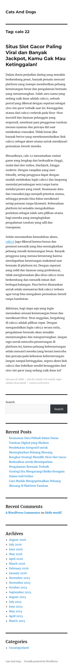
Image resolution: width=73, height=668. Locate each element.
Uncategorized (19, 647)
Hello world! (53, 512)
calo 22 (30, 379)
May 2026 (15, 554)
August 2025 (17, 597)
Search (10, 402)
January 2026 (18, 573)
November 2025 (20, 582)
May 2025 (15, 611)
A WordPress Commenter (23, 512)
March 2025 (17, 621)
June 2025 (16, 606)
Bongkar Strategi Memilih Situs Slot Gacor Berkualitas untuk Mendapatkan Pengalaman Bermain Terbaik (37, 461)
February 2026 (19, 568)
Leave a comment (39, 382)
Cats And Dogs (21, 12)
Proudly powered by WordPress (41, 661)
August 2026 (17, 539)
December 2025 (19, 578)
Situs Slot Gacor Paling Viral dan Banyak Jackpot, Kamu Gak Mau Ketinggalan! (36, 55)
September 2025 (20, 592)
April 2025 (16, 616)
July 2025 (15, 601)
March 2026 (17, 563)
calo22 (10, 241)
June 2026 (16, 549)
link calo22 (49, 379)
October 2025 (18, 587)
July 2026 (15, 544)
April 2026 (16, 558)
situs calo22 (20, 382)
